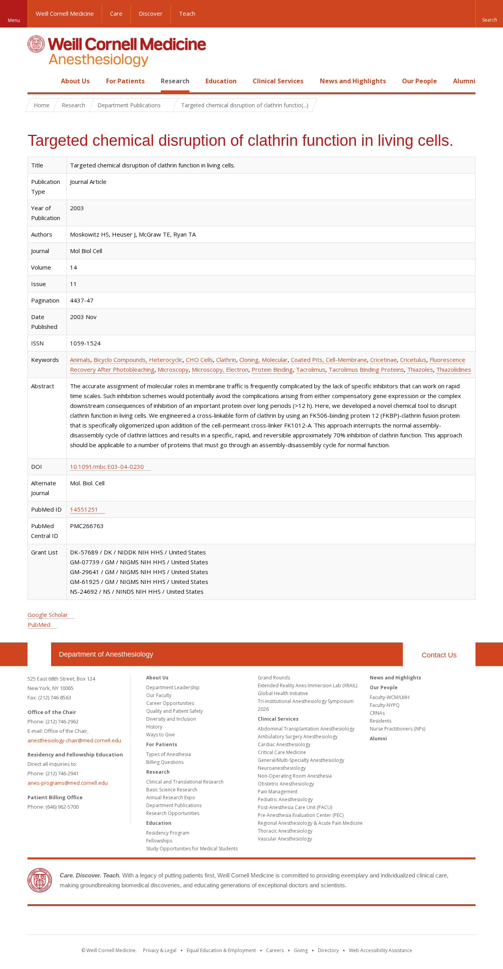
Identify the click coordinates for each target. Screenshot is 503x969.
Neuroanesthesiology (282, 768)
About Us (75, 81)
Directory (328, 950)
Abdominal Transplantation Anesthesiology (306, 728)
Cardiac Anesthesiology (284, 744)
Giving (301, 950)
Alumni (464, 81)
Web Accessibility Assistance (380, 950)
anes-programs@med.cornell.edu (68, 782)
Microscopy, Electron (220, 369)
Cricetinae (383, 359)
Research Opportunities (172, 813)
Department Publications (174, 805)
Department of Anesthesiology (106, 654)
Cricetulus (413, 359)
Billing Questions (165, 762)
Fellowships (159, 840)
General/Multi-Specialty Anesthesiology (301, 760)
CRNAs (377, 713)
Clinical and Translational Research (185, 781)
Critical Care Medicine (282, 752)
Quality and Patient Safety (174, 711)
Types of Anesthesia (168, 754)
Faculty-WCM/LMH (389, 697)
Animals (80, 359)
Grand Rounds (274, 677)
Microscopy (173, 369)
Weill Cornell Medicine (65, 13)
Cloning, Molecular (263, 359)
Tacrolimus (310, 369)
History (154, 726)
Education (221, 81)
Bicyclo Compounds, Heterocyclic (138, 359)
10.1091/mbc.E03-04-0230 (107, 466)
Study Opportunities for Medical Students (192, 848)
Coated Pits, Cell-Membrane (329, 359)
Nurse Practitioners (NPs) (397, 728)
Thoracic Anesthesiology (285, 831)
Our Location (39, 654)
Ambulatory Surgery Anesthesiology (298, 736)
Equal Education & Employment (221, 950)
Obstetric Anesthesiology (286, 783)
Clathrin (226, 359)
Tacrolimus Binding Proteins (366, 369)
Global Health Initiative (283, 693)
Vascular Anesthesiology (285, 838)
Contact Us (439, 655)
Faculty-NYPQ (385, 705)
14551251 (84, 509)
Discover (151, 13)
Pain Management (277, 791)
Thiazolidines (453, 369)
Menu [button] (14, 20)
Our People (419, 81)
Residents (380, 721)
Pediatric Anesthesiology (285, 799)
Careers (275, 950)
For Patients (125, 81)
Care (116, 13)
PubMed (39, 624)
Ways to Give (160, 734)
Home (36, 81)
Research (175, 81)
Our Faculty (158, 695)
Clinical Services (278, 81)
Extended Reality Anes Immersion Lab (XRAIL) (307, 685)
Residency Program (167, 833)
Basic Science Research (171, 789)
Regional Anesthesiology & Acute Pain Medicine (310, 823)
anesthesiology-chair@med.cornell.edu (74, 740)
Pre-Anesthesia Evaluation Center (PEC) (300, 815)
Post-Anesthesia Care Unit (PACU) (295, 807)
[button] (489, 14)
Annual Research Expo (170, 797)
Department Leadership (173, 687)
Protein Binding (272, 369)
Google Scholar (48, 614)
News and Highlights (353, 81)
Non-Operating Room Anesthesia (295, 776)
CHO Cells (199, 359)
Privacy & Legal (159, 950)
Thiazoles (420, 369)
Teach (187, 13)
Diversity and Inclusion (171, 719)
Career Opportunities (170, 703)
